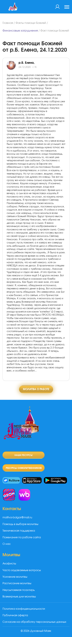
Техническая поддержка (19, 530)
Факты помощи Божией (31, 23)
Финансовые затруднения (20, 30)
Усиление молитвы (15, 576)
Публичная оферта (15, 615)
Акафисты (9, 563)
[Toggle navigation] (66, 7)
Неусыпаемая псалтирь (19, 590)
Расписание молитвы (17, 583)
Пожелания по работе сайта (22, 537)
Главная (8, 23)
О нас (7, 544)
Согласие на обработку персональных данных (34, 622)
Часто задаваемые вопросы (22, 570)
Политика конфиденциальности (24, 608)
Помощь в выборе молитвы (20, 524)
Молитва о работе (36, 389)
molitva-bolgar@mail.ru (17, 517)
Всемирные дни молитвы (19, 596)
